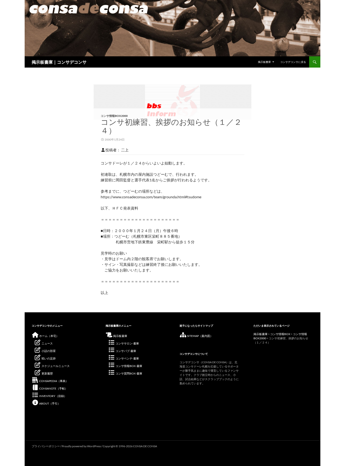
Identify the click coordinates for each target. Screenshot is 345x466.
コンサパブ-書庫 (125, 351)
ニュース (47, 343)
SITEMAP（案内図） (200, 336)
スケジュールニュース (55, 366)
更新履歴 (47, 373)
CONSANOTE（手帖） (53, 388)
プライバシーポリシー (46, 446)
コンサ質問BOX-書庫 (128, 373)
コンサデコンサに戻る (293, 61)
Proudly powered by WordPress (81, 446)
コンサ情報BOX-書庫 (128, 366)
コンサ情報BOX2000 (114, 116)
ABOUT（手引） (49, 403)
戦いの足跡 (48, 358)
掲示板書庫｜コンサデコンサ (59, 62)
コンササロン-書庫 (127, 343)
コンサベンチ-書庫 (127, 358)
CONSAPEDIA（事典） (53, 381)
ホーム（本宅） (49, 336)
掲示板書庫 (264, 61)
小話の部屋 (48, 351)
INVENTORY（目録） (53, 396)
